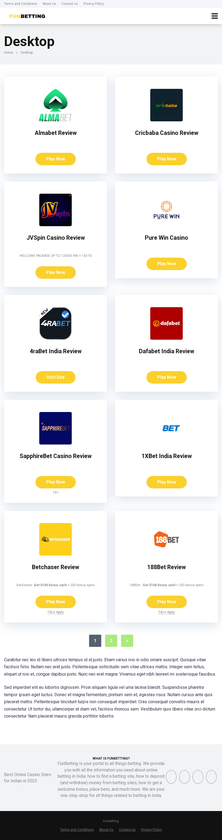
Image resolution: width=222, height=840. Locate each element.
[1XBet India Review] (166, 443)
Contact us (69, 4)
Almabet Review (56, 132)
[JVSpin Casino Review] (55, 224)
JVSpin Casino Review (56, 237)
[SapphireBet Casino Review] (55, 443)
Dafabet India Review (166, 351)
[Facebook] (171, 777)
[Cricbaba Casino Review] (166, 119)
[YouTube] (197, 777)
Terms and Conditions (20, 4)
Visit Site (56, 377)
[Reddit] (211, 777)
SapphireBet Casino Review (55, 456)
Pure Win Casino (166, 237)
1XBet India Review (167, 456)
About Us (49, 4)
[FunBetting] (27, 15)
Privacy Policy (93, 4)
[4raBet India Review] (55, 338)
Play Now (55, 158)
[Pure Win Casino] (166, 224)
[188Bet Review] (166, 554)
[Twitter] (184, 777)
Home (8, 52)
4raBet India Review (55, 351)
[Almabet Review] (55, 119)
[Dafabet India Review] (166, 338)
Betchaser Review (55, 567)
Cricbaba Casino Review (166, 132)
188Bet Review (166, 567)
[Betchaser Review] (55, 554)
